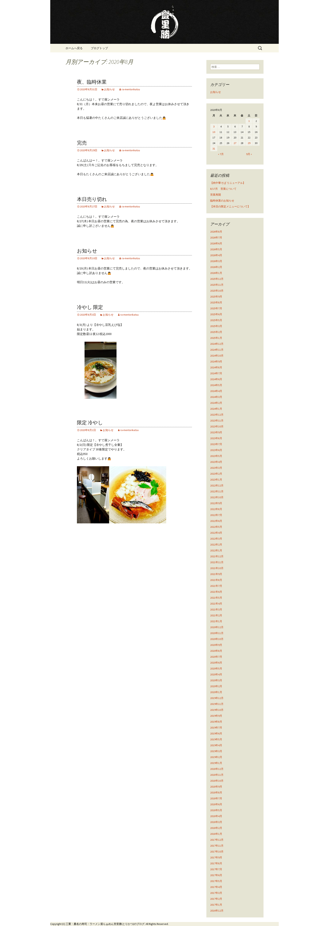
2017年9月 (216, 857)
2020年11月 (217, 633)
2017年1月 (216, 904)
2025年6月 (216, 314)
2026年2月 (216, 267)
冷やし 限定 (90, 307)
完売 (82, 143)
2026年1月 (216, 273)
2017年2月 (216, 898)
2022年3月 (216, 538)
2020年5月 (216, 668)
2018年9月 (216, 786)
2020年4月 (216, 674)
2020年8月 (216, 651)
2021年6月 (216, 591)
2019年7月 (216, 727)
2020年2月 (216, 686)
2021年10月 (217, 568)
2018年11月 (217, 774)
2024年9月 (216, 361)
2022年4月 (216, 532)
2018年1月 (216, 834)
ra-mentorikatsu (131, 89)
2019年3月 (216, 751)
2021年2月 (216, 615)
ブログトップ (99, 48)
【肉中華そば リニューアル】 (227, 183)
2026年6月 (216, 243)
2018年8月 (216, 792)
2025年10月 (217, 290)
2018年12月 (217, 769)
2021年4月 (216, 603)
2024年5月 (216, 385)
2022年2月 (216, 544)
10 (213, 132)
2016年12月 (217, 910)
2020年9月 (216, 645)
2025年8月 (216, 302)
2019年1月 (216, 763)
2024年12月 (217, 343)
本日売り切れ (92, 199)
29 (249, 143)
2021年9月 (216, 574)
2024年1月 (216, 408)
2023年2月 (216, 473)
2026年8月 (216, 231)
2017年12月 (217, 839)
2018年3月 (216, 822)
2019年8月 (216, 721)
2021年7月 (216, 586)
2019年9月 (216, 715)
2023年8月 (216, 438)
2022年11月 (217, 491)
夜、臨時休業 (92, 82)
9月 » (249, 154)
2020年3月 (216, 680)
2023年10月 (217, 426)
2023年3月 (216, 467)
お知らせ (109, 89)
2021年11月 (217, 562)
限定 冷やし (90, 423)
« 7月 (221, 154)
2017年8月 (216, 863)
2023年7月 (216, 444)
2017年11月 (217, 845)
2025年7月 (216, 308)
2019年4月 (216, 745)
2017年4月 (216, 887)
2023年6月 (216, 450)
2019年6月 (216, 733)
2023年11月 (217, 420)
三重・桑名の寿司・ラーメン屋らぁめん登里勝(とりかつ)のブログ (105, 924)
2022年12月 (217, 485)
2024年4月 (216, 391)
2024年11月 (217, 349)
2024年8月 (216, 367)
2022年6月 (216, 521)
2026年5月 (216, 249)
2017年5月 (216, 881)
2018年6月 (216, 804)
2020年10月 (217, 639)
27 (235, 143)
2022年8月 (216, 509)
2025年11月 (217, 284)
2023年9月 (216, 432)
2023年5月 (216, 456)
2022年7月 (216, 515)
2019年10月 (217, 710)
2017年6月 (216, 875)
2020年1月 (216, 692)
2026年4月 (216, 255)
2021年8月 (216, 580)
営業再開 (215, 194)
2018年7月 (216, 798)
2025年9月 (216, 296)
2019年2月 (216, 757)
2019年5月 (216, 739)
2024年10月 (217, 355)
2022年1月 (216, 550)
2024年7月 (216, 373)
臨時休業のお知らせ (222, 200)
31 (213, 148)
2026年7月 (216, 237)
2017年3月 (216, 893)
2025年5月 (216, 320)
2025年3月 (216, 326)
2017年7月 (216, 869)
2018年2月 (216, 828)
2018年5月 (216, 810)
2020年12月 (217, 627)
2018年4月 (216, 816)
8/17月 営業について (223, 188)
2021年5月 (216, 597)
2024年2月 (216, 403)
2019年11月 (217, 704)
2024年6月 (216, 379)
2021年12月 (217, 556)
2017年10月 (217, 851)
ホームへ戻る (74, 48)
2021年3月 (216, 609)
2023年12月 (217, 414)
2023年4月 (216, 462)
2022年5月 (216, 527)
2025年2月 (216, 332)
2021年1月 (216, 621)
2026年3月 (216, 261)
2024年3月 (216, 397)
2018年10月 (217, 780)
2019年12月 (217, 698)
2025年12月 (217, 279)
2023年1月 (216, 479)
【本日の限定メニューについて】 (230, 206)
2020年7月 (216, 656)
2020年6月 (216, 662)
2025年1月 (216, 338)
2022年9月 (216, 503)
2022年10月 (217, 497)
